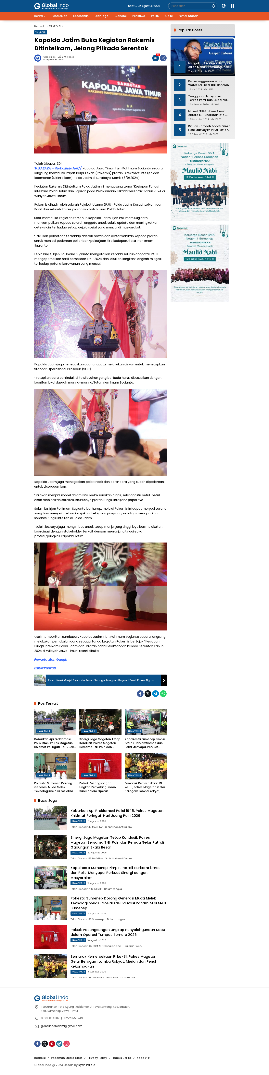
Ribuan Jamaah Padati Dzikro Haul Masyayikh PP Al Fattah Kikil (209, 128)
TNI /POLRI (40, 32)
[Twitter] (148, 693)
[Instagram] (66, 1044)
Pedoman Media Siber (66, 1058)
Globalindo (49, 57)
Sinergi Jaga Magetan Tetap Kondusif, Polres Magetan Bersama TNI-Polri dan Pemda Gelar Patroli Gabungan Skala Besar (99, 743)
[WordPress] (59, 1044)
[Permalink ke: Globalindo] (38, 58)
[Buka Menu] (232, 6)
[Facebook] (140, 693)
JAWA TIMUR (44, 731)
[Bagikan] (163, 58)
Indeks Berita (121, 1058)
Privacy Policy (97, 1058)
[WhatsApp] (163, 693)
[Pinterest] (52, 1044)
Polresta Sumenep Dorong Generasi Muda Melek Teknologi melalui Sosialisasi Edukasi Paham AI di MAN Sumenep (54, 787)
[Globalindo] (57, 4)
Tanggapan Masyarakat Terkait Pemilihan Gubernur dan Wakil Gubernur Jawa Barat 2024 (207, 98)
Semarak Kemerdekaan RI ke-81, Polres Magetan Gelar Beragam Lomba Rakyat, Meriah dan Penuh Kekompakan (145, 787)
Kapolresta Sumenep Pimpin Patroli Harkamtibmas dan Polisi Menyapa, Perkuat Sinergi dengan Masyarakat (145, 743)
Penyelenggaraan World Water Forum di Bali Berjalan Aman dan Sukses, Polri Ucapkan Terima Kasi (208, 83)
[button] (213, 6)
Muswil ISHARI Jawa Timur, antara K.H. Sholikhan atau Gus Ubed (207, 113)
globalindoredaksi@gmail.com (61, 1026)
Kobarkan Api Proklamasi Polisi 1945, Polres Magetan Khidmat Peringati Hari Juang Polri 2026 (55, 743)
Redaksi (39, 1058)
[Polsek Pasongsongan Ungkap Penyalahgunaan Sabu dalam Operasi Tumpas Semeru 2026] (100, 766)
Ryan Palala (86, 1065)
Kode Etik (143, 1058)
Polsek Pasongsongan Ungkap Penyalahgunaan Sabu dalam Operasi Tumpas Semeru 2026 (97, 787)
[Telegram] (155, 693)
